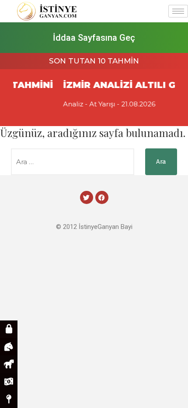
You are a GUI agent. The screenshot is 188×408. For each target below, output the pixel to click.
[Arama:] (72, 161)
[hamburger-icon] (178, 11)
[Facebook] (101, 197)
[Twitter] (86, 197)
